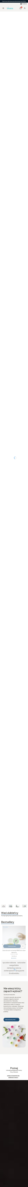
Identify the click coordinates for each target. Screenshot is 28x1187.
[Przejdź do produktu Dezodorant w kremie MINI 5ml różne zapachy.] (14, 937)
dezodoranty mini (10, 1019)
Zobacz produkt (12, 946)
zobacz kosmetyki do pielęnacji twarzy (13, 1076)
